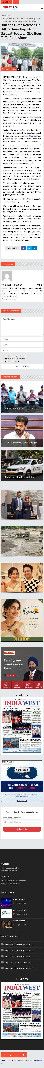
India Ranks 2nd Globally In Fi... (20, 408)
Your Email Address (12, 817)
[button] (22, 504)
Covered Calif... (20, 910)
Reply (39, 284)
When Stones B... (20, 899)
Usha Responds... (21, 920)
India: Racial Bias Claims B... (18, 962)
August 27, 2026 (21, 903)
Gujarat (32, 136)
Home (3, 15)
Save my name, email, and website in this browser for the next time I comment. (15, 358)
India (10, 15)
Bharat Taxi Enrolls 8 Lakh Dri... (20, 477)
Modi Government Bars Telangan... (22, 442)
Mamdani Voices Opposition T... (19, 944)
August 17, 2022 (10, 69)
